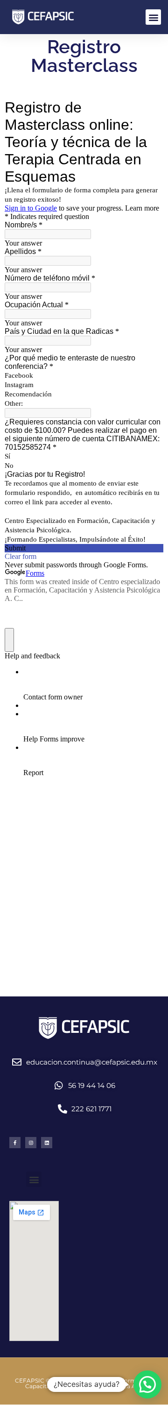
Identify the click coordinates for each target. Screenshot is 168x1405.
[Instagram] (30, 1142)
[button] (153, 17)
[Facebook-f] (15, 1142)
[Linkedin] (46, 1142)
